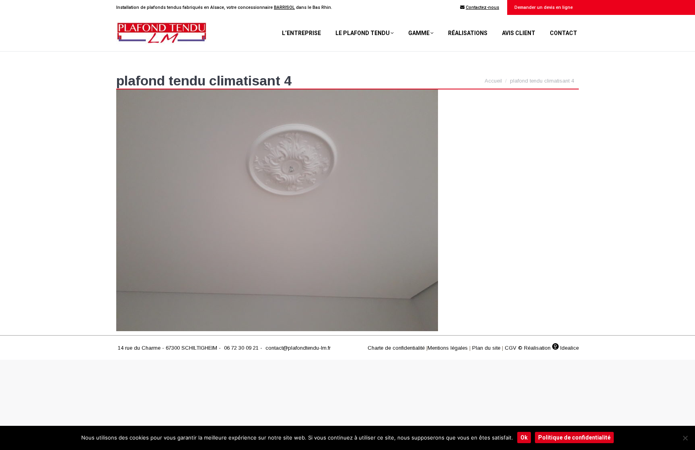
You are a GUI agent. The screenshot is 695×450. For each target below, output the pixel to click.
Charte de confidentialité (396, 348)
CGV (510, 348)
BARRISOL (284, 7)
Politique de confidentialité (574, 437)
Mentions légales (448, 348)
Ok (524, 437)
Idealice (569, 348)
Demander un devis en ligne (543, 7)
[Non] (685, 438)
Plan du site (486, 348)
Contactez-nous (482, 7)
